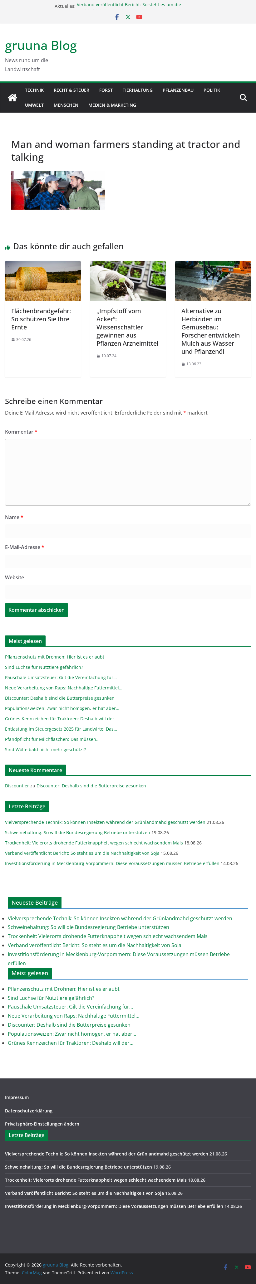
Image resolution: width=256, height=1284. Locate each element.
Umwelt (34, 105)
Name (14, 517)
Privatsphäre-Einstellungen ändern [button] (42, 1124)
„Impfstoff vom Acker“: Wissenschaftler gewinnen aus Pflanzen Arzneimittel (127, 327)
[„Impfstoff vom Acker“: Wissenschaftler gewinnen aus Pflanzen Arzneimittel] (128, 265)
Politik (212, 90)
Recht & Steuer (71, 90)
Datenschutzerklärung (28, 1111)
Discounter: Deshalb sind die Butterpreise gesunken (91, 786)
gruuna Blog (41, 45)
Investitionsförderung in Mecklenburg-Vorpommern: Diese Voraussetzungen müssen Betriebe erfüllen (112, 863)
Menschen (66, 105)
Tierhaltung (138, 90)
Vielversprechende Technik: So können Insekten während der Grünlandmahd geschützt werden (105, 822)
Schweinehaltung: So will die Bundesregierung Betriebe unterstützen (77, 832)
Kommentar (21, 431)
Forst (106, 90)
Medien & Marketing (112, 105)
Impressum (17, 1097)
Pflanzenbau (178, 90)
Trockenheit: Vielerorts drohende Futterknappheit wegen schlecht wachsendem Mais (94, 843)
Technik (34, 90)
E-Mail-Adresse (24, 547)
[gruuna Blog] (12, 97)
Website (14, 577)
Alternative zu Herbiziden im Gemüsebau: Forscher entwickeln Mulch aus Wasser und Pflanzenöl (210, 331)
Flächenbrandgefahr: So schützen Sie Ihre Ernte (41, 319)
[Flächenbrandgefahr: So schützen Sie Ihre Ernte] (43, 265)
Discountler (17, 786)
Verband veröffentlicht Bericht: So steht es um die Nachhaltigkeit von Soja (82, 853)
